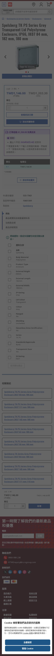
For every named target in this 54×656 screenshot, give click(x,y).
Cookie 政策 (28, 633)
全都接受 (28, 642)
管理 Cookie (27, 648)
